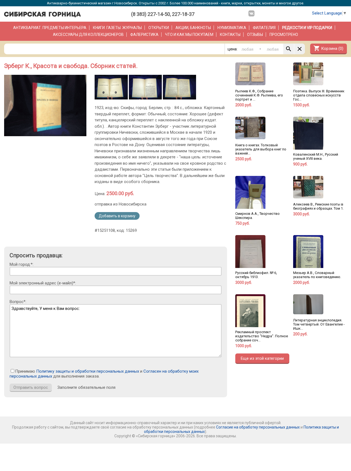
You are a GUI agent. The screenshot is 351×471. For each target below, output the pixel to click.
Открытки (158, 27)
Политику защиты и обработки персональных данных (87, 371)
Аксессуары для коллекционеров (88, 34)
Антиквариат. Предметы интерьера (49, 27)
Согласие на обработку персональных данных (258, 427)
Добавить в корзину (117, 216)
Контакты (230, 34)
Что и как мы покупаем (189, 34)
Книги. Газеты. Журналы (117, 27)
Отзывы (255, 34)
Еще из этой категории (262, 358)
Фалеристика (144, 34)
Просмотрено (284, 34)
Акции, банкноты (193, 27)
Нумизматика (231, 27)
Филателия (264, 27)
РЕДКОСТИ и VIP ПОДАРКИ (307, 27)
